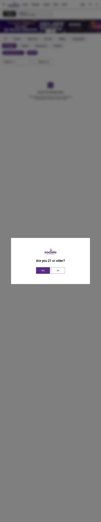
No (58, 270)
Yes (43, 270)
